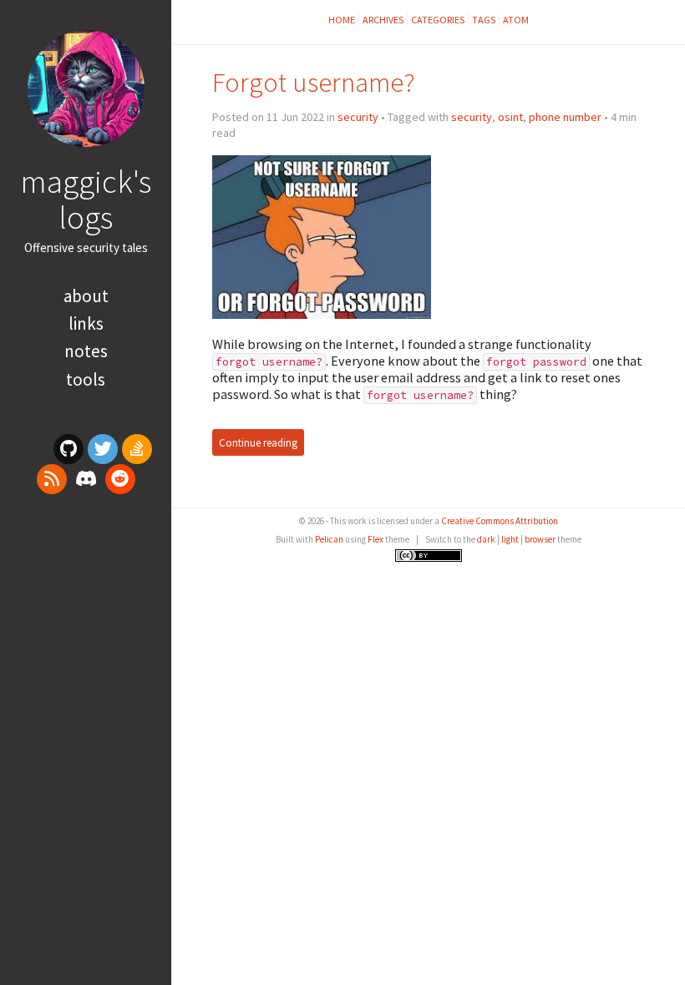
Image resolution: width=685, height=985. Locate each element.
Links (86, 323)
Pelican (329, 539)
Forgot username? (313, 82)
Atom (516, 19)
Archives (383, 19)
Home (341, 19)
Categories (437, 19)
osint (510, 116)
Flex (375, 539)
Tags (483, 19)
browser (540, 539)
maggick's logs (85, 199)
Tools (85, 379)
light (510, 539)
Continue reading (258, 442)
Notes (86, 351)
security (357, 116)
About (86, 296)
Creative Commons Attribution (499, 521)
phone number (565, 116)
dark (486, 539)
